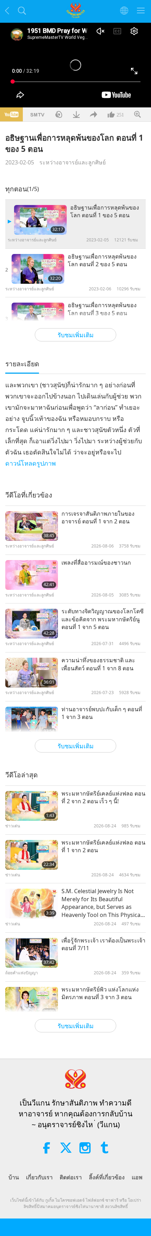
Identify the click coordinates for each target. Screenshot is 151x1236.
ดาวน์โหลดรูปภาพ (30, 463)
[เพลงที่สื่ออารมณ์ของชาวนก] (31, 575)
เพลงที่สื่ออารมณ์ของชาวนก (96, 562)
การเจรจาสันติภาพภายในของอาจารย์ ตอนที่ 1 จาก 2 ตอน (97, 517)
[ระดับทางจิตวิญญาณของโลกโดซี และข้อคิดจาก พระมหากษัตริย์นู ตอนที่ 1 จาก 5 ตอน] (31, 623)
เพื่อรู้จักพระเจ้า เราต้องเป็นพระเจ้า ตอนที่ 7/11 (103, 944)
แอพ (137, 1177)
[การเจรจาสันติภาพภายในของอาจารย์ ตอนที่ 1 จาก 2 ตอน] (31, 526)
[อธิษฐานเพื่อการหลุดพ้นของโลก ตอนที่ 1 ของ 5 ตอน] (40, 220)
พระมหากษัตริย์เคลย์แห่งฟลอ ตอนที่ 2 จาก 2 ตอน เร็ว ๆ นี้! (103, 797)
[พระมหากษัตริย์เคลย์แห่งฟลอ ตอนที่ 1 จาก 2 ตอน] (31, 855)
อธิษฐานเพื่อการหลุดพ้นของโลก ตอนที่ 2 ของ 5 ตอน (102, 260)
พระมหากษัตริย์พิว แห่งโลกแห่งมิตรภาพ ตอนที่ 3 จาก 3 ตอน (100, 993)
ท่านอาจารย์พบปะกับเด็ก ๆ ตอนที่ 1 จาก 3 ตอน (101, 713)
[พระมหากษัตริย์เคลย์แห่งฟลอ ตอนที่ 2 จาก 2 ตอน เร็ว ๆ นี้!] (31, 806)
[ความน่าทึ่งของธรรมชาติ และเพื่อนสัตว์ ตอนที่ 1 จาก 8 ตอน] (31, 672)
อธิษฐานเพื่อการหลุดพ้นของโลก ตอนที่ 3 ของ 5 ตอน (102, 309)
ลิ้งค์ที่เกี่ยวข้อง (107, 1177)
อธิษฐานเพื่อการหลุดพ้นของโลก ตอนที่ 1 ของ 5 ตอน (104, 211)
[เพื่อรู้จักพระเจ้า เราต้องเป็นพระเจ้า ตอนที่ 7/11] (31, 953)
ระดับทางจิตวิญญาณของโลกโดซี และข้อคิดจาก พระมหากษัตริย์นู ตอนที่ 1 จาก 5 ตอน (102, 619)
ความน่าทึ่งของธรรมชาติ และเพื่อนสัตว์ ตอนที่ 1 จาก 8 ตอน (98, 664)
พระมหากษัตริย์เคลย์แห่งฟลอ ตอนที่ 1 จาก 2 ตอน (103, 846)
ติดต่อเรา (71, 1177)
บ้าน (13, 1177)
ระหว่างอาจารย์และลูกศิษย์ (72, 162)
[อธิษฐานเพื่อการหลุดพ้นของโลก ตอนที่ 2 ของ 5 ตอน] (38, 269)
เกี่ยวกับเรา (39, 1177)
